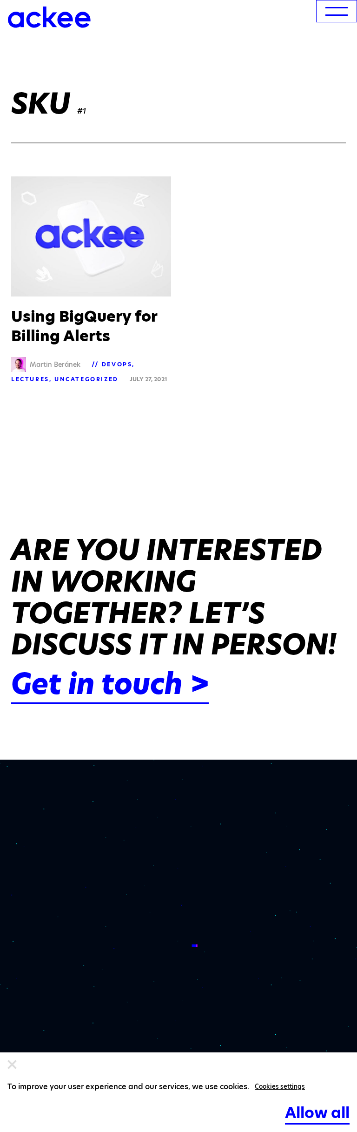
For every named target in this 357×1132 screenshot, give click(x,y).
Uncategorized (86, 379)
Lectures (30, 379)
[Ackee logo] (49, 17)
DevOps (117, 364)
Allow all (317, 1112)
